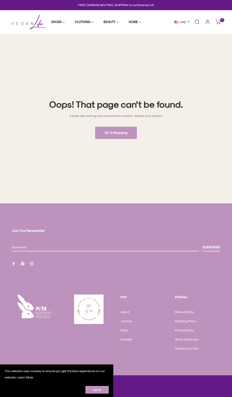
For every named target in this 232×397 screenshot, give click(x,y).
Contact (126, 339)
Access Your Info (186, 348)
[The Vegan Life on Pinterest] (22, 263)
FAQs (124, 330)
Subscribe (211, 247)
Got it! (97, 389)
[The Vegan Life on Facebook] (13, 263)
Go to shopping (116, 133)
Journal (126, 321)
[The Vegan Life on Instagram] (32, 263)
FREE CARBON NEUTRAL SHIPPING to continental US (116, 5)
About (125, 312)
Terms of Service (186, 339)
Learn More (25, 377)
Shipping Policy (185, 321)
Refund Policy (184, 312)
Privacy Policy (184, 330)
